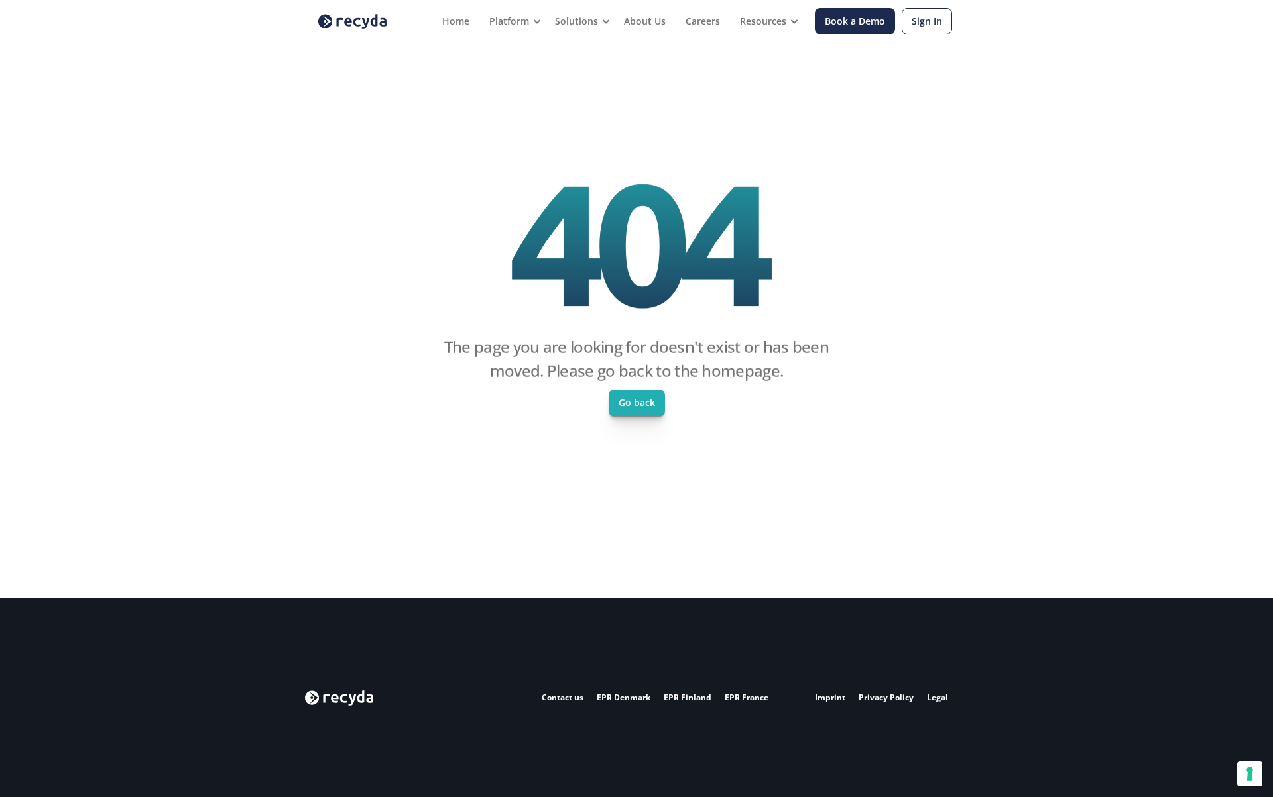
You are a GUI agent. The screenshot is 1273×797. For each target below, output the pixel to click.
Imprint (830, 697)
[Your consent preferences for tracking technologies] (1249, 773)
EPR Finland (687, 697)
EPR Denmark (623, 697)
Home (455, 21)
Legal (937, 697)
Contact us (562, 697)
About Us (645, 21)
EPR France (746, 697)
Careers (703, 21)
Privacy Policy (886, 697)
